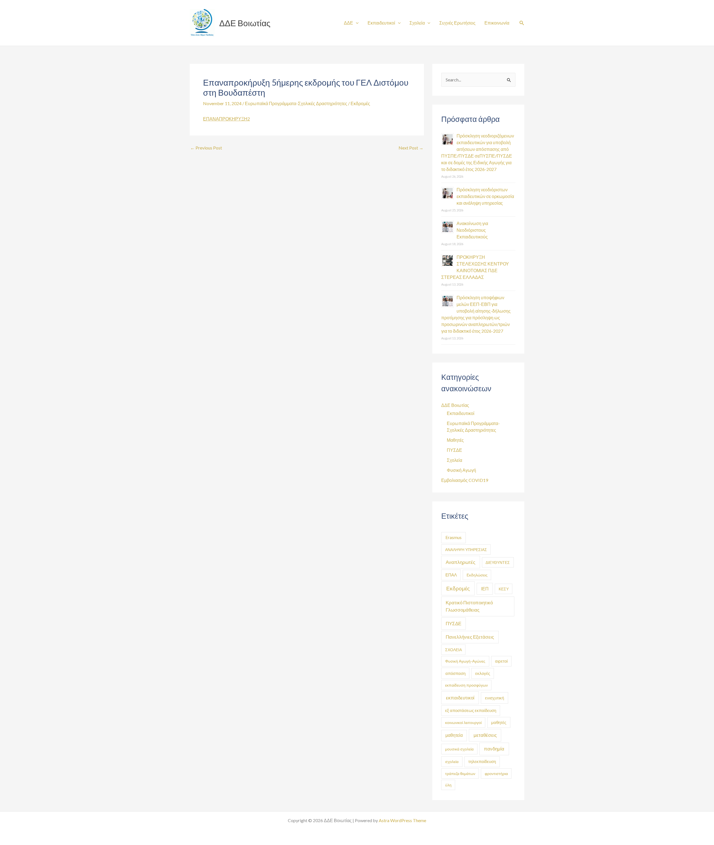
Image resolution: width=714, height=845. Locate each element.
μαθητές (498, 722)
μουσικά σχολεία (459, 749)
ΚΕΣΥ (504, 588)
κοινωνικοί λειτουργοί (463, 722)
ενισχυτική (494, 697)
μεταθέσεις (485, 735)
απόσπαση (455, 673)
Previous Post (206, 148)
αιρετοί (501, 661)
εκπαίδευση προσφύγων (466, 685)
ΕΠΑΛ (451, 574)
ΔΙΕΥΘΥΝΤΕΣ (498, 562)
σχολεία (452, 761)
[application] (356, 22)
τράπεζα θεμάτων (460, 773)
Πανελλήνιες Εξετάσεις (470, 637)
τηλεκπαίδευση (482, 761)
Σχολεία (417, 22)
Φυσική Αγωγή (461, 470)
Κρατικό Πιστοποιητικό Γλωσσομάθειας (469, 606)
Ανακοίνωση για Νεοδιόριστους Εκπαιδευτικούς (472, 230)
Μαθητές (455, 440)
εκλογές (482, 673)
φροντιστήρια (496, 773)
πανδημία (494, 749)
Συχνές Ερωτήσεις (457, 22)
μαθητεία (454, 735)
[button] (521, 23)
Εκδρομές (360, 103)
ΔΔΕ (348, 22)
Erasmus (453, 537)
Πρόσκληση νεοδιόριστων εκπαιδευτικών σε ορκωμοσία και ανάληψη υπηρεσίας (485, 196)
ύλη (448, 785)
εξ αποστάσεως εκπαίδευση (470, 710)
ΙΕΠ (485, 588)
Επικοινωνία (496, 22)
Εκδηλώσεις (477, 575)
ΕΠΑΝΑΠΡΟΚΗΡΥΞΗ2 (226, 118)
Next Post (411, 148)
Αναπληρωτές (460, 562)
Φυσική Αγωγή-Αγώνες (465, 661)
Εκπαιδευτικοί (381, 22)
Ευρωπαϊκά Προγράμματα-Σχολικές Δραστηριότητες (296, 103)
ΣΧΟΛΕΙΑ (453, 649)
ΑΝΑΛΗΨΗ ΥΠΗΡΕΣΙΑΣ (466, 549)
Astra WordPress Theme (402, 820)
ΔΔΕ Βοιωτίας (244, 23)
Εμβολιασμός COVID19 (464, 480)
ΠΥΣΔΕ (454, 450)
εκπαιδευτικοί (460, 698)
